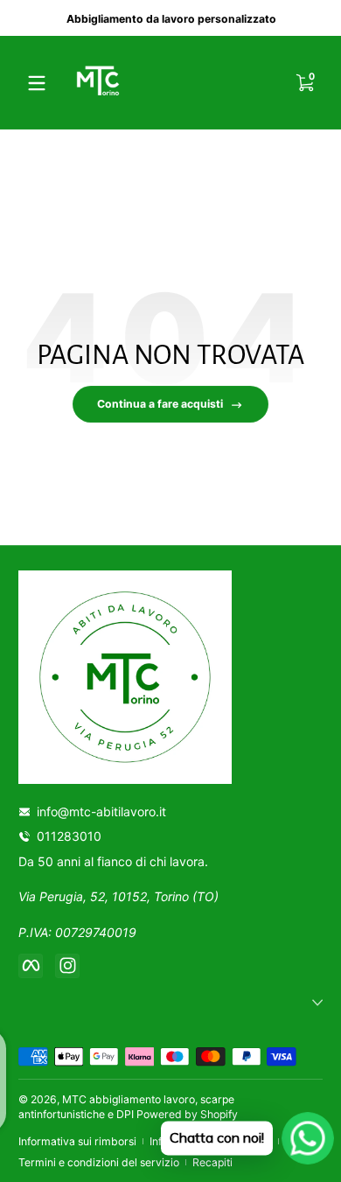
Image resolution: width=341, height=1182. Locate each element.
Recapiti (212, 1162)
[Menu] (36, 83)
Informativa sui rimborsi (77, 1141)
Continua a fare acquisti (160, 403)
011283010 (72, 836)
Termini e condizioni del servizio (98, 1162)
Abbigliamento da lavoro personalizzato (170, 17)
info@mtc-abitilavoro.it (101, 811)
